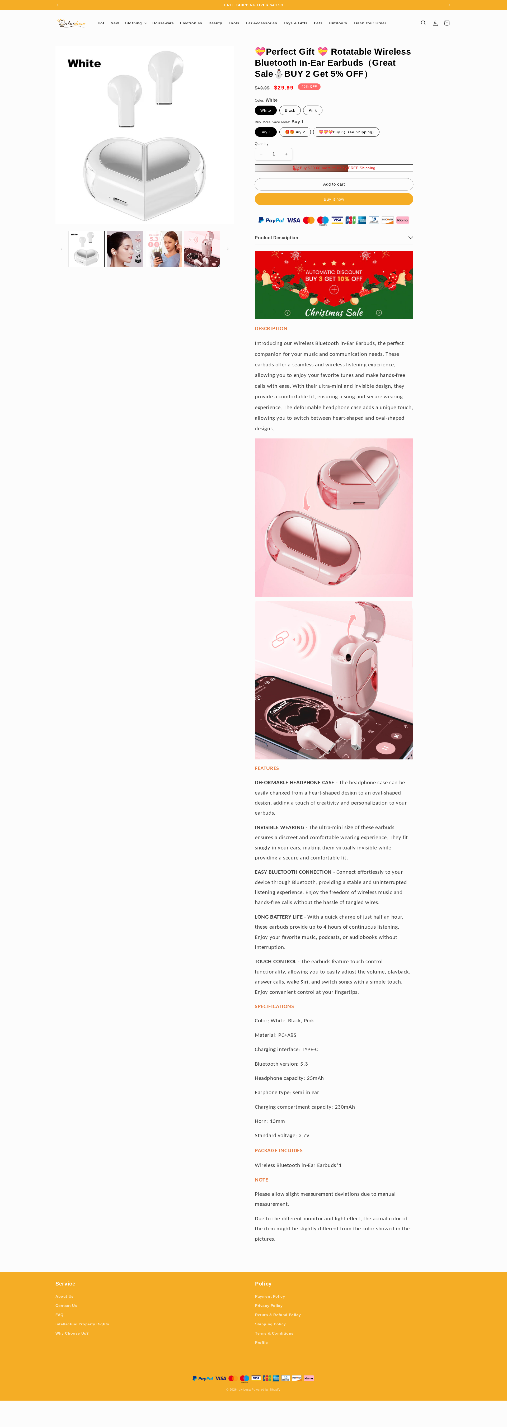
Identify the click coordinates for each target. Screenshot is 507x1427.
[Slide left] (61, 249)
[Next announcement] (450, 5)
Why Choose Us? (72, 1333)
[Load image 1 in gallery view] (86, 249)
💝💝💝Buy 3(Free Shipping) (346, 132)
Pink (313, 110)
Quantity (262, 144)
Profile (261, 1342)
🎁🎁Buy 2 (295, 132)
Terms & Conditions (274, 1333)
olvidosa (245, 1389)
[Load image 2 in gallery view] (125, 249)
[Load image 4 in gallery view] (202, 249)
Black (290, 110)
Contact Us (66, 1305)
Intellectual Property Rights (82, 1324)
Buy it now (334, 199)
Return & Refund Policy (278, 1315)
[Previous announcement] (57, 5)
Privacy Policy (269, 1305)
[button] (135, 23)
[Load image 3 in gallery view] (164, 249)
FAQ (59, 1315)
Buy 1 (265, 132)
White (265, 110)
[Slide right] (228, 249)
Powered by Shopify (266, 1389)
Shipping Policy (270, 1324)
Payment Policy (270, 1296)
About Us (64, 1296)
